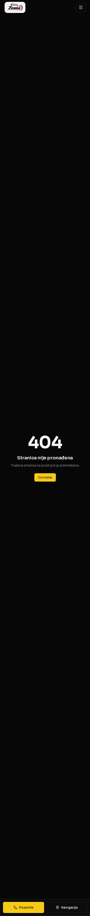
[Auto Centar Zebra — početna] (15, 7)
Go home (45, 477)
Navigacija (69, 907)
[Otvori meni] (80, 7)
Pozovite (26, 907)
